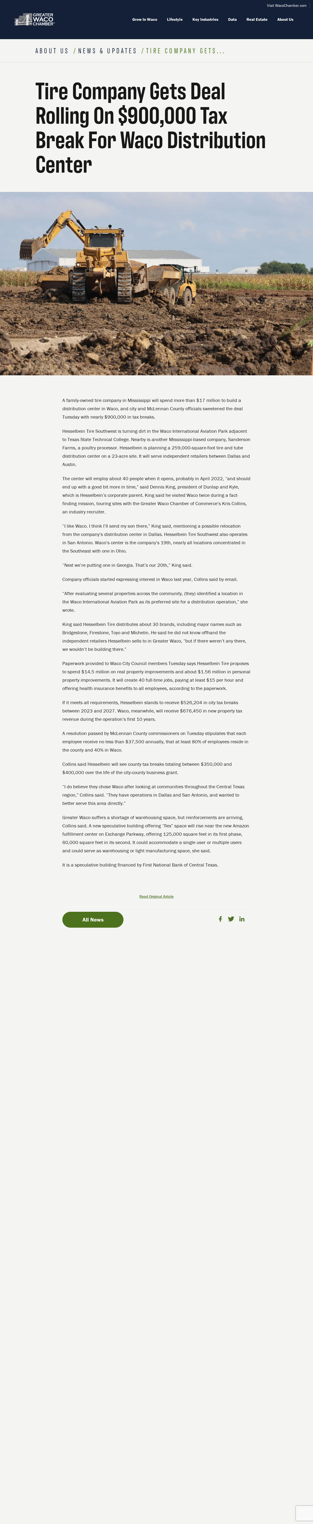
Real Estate (257, 19)
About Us (285, 19)
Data (232, 19)
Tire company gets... (186, 50)
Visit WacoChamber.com (287, 5)
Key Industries (205, 19)
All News (93, 919)
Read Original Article (156, 896)
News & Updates (109, 50)
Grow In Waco (144, 19)
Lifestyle (175, 19)
